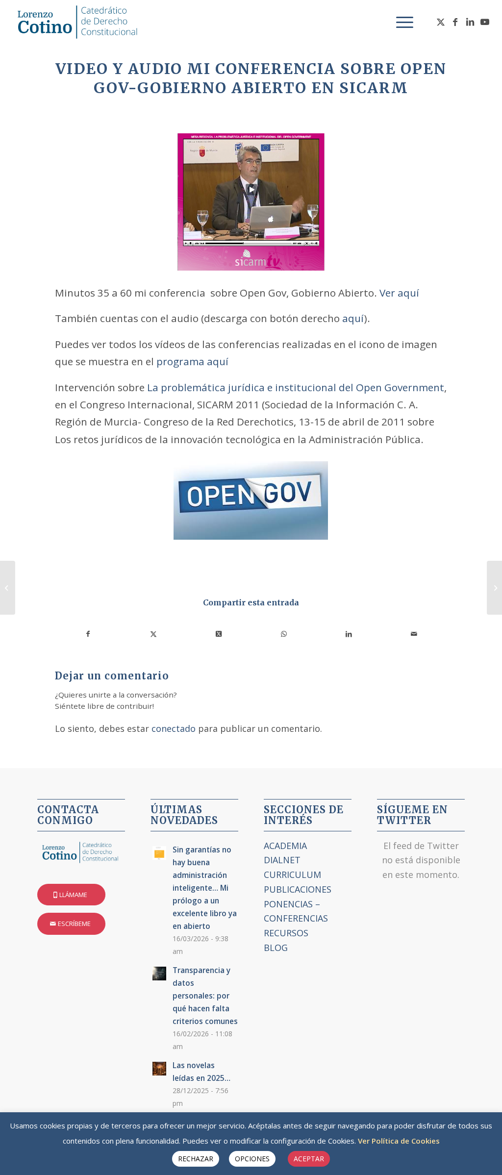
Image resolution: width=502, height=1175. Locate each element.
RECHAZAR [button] (195, 1158)
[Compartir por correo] (414, 634)
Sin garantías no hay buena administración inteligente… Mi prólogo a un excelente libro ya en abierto (205, 888)
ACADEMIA (285, 845)
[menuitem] (401, 22)
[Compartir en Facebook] (88, 634)
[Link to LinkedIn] (470, 21)
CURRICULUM (292, 874)
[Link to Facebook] (455, 21)
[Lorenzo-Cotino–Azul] (79, 22)
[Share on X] (218, 634)
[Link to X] (440, 21)
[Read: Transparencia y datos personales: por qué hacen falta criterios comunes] (159, 973)
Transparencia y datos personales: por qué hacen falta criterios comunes (205, 995)
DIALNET (282, 860)
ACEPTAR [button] (309, 1158)
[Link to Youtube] (484, 21)
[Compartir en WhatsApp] (283, 634)
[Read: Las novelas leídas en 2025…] (159, 1068)
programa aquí (192, 361)
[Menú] (401, 22)
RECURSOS (286, 933)
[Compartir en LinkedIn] (349, 634)
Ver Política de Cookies (399, 1141)
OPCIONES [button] (252, 1158)
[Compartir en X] (153, 634)
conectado (173, 728)
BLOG (276, 947)
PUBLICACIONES (297, 889)
